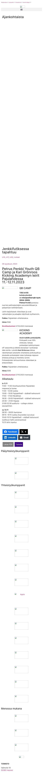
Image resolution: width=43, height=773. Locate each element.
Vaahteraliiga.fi (26, 2)
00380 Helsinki (7, 770)
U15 (3, 257)
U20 (11, 257)
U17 (7, 257)
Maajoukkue (4, 2)
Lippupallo (11, 2)
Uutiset (17, 257)
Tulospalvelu (18, 2)
